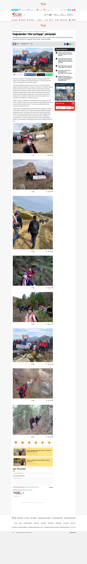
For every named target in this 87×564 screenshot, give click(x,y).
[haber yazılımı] (72, 532)
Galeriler (25, 31)
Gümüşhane (23, 20)
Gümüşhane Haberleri (18, 31)
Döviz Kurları (36, 523)
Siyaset (46, 20)
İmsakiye (40, 10)
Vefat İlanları (31, 20)
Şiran (41, 527)
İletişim (65, 9)
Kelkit (74, 527)
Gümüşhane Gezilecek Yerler (34, 527)
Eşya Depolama (33, 518)
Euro (62, 14)
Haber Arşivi (65, 20)
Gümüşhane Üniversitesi (64, 527)
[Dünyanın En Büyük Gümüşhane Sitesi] (14, 518)
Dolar (55, 14)
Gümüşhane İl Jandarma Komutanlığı (51, 527)
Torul (71, 527)
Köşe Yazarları (48, 10)
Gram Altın (70, 14)
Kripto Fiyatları (51, 523)
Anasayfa (16, 20)
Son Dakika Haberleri (28, 523)
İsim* (14, 471)
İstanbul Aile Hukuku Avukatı (69, 518)
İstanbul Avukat (20, 518)
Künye (61, 9)
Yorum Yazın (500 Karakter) (19, 475)
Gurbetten (39, 20)
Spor (52, 20)
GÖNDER (51, 487)
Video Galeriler (33, 10)
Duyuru (57, 20)
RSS (14, 532)
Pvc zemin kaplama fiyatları (57, 518)
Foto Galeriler (24, 10)
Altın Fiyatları (43, 523)
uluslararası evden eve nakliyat (44, 518)
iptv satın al (27, 518)
